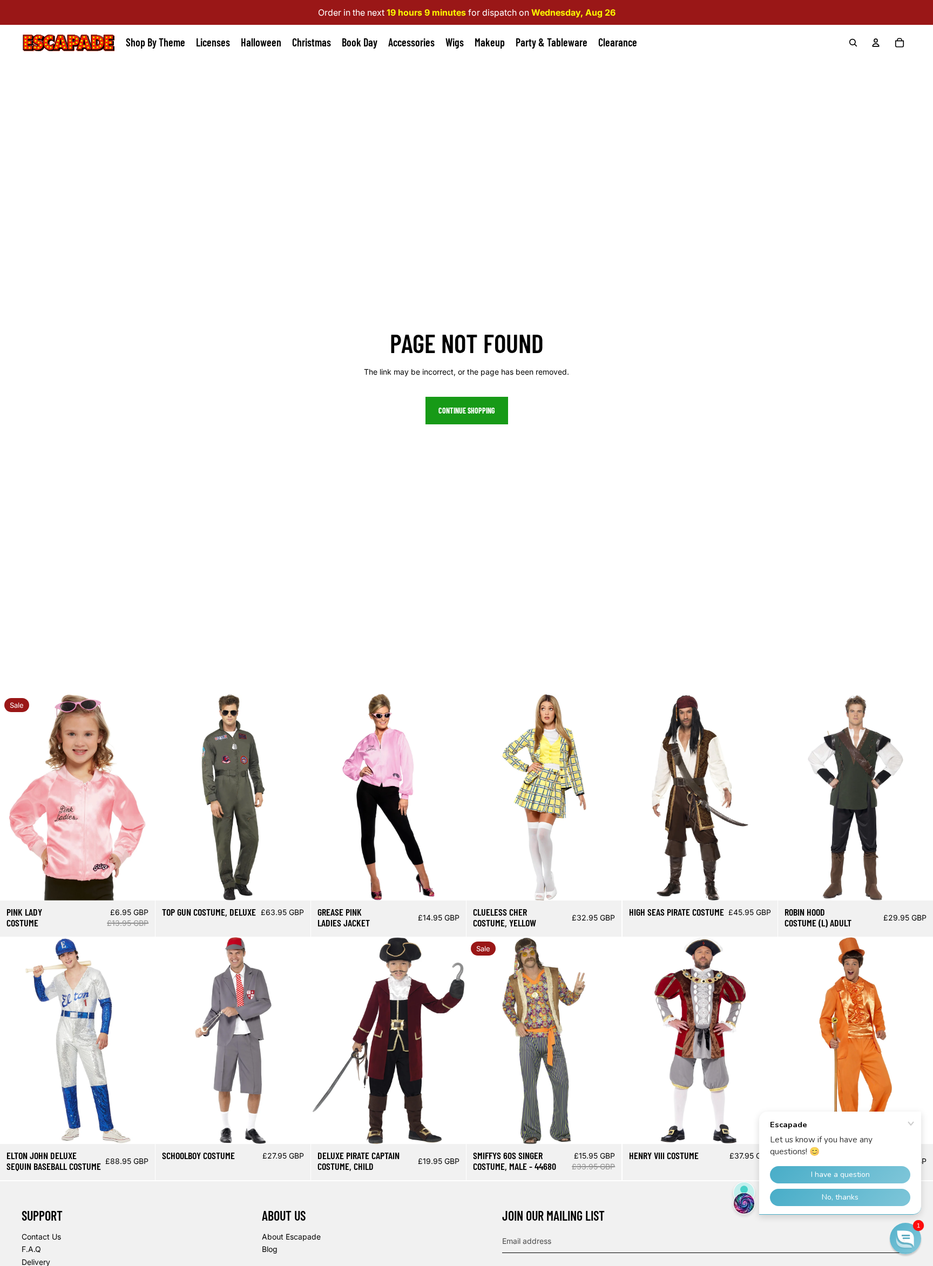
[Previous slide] (16, 797)
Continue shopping (466, 410)
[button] (905, 1238)
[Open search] (853, 43)
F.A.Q (31, 1249)
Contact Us (41, 1236)
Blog (270, 1249)
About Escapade (291, 1236)
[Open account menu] (876, 43)
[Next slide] (139, 797)
